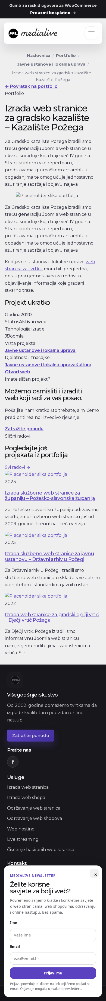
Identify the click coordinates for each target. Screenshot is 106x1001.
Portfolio (66, 55)
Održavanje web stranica (33, 808)
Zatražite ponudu (24, 428)
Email (15, 946)
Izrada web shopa (26, 797)
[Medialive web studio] (33, 33)
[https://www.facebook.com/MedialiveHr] (12, 762)
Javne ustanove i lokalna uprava (51, 64)
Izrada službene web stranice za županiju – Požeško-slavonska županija (50, 495)
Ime (13, 922)
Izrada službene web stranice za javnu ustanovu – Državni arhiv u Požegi (49, 556)
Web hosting (21, 829)
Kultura (83, 364)
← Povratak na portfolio (31, 86)
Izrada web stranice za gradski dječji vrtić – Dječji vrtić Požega (52, 617)
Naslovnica (38, 55)
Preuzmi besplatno (53, 13)
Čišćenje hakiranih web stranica (40, 849)
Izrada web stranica (28, 787)
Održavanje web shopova (34, 818)
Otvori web (17, 371)
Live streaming (23, 839)
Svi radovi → (17, 467)
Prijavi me (53, 973)
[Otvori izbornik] (91, 33)
